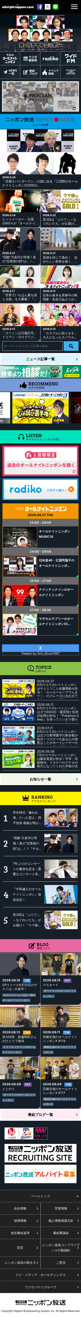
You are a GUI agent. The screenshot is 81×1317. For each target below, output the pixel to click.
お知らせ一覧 (40, 779)
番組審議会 (61, 1233)
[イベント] (50, 72)
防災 (20, 1247)
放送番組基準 (20, 1233)
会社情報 (20, 1208)
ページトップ (40, 1196)
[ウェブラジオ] (71, 72)
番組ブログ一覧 (40, 1114)
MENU (74, 6)
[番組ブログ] (30, 72)
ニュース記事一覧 (40, 359)
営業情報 (61, 1208)
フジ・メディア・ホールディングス (40, 1275)
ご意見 (61, 1262)
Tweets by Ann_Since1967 (40, 653)
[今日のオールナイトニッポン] (10, 58)
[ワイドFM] (71, 58)
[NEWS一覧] (10, 72)
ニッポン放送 (40, 1302)
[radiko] (50, 58)
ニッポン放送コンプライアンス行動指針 (61, 1247)
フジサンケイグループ (40, 1287)
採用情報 (20, 1220)
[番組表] (30, 58)
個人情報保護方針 (61, 1220)
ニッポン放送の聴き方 (20, 1262)
